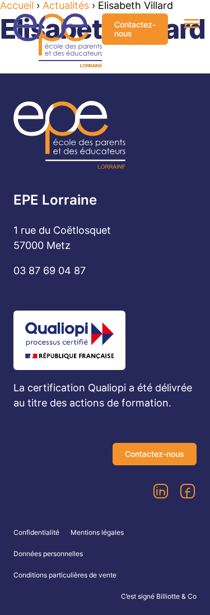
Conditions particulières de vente (64, 575)
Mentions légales (97, 532)
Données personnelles (48, 553)
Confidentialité (36, 532)
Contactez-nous (135, 29)
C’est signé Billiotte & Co (159, 596)
